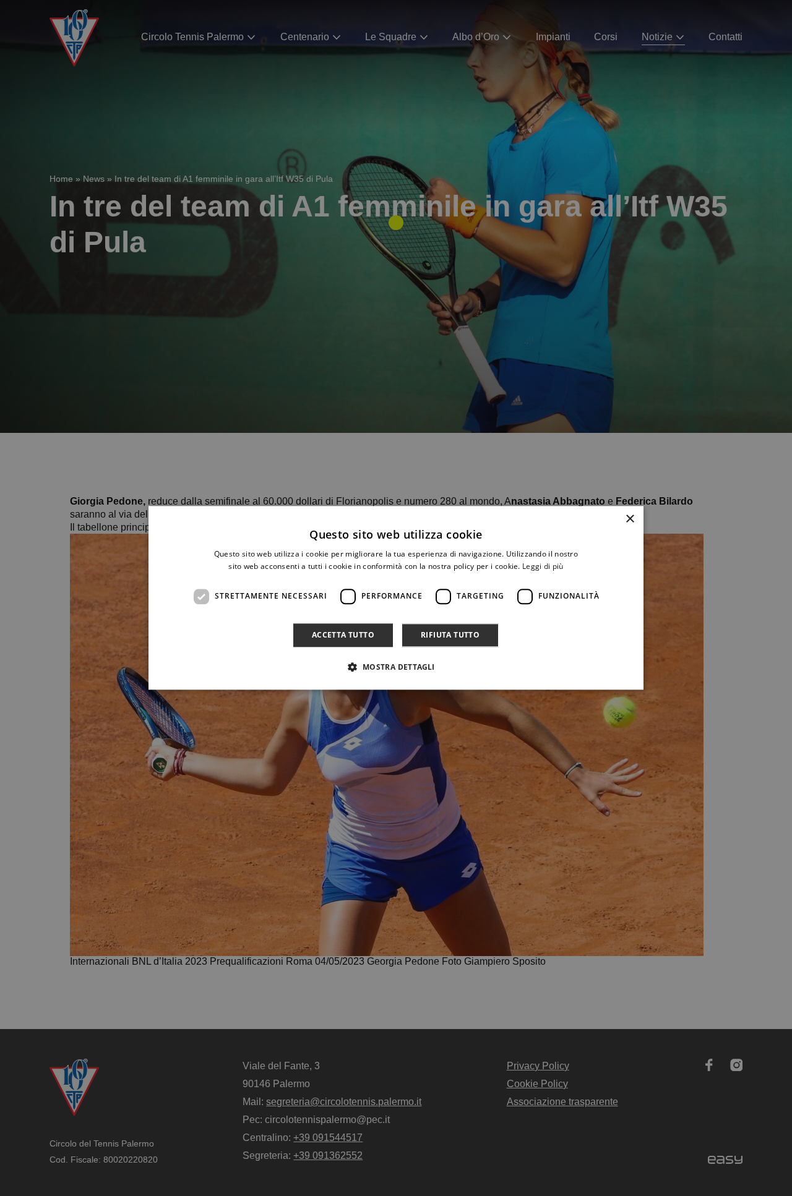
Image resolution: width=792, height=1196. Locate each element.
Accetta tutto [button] (343, 635)
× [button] (629, 519)
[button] (395, 667)
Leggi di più (543, 567)
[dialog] (396, 598)
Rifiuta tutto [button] (450, 635)
